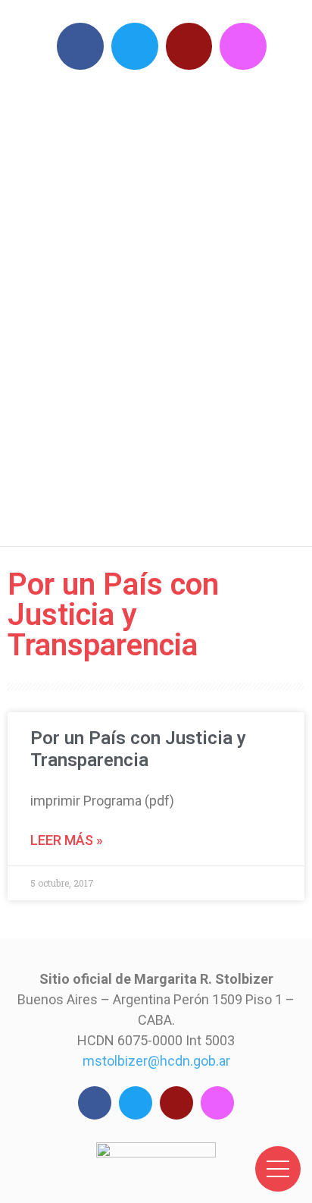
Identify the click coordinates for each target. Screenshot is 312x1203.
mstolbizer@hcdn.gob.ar (156, 1061)
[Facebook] (80, 46)
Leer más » (66, 840)
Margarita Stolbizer (163, 304)
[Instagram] (243, 46)
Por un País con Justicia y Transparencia (138, 749)
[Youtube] (189, 46)
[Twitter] (134, 46)
